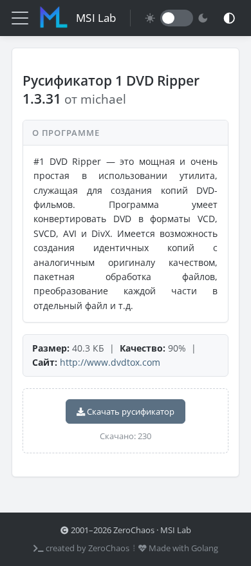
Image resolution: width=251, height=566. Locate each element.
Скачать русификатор (129, 411)
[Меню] (20, 18)
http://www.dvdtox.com (110, 362)
